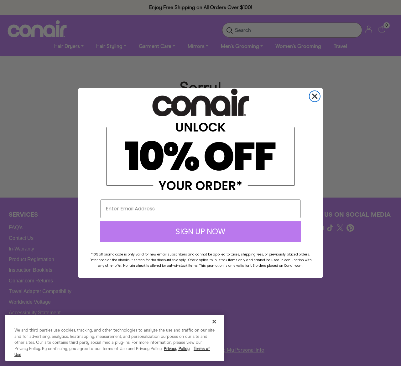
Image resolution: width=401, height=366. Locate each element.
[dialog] (314, 96)
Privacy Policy (177, 348)
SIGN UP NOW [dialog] (200, 231)
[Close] (214, 321)
